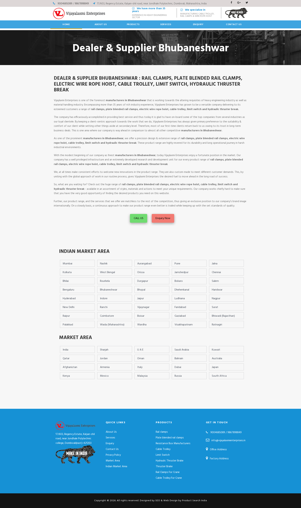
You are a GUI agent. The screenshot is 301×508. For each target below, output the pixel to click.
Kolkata (67, 272)
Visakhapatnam (184, 324)
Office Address (218, 449)
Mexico (104, 376)
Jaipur (140, 298)
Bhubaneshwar (108, 290)
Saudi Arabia (182, 350)
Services (165, 24)
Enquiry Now (163, 218)
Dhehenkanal (182, 290)
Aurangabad (144, 263)
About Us (101, 24)
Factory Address (219, 459)
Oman (140, 358)
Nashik (103, 263)
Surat (215, 307)
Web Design (170, 501)
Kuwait (216, 350)
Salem (215, 281)
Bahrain (179, 358)
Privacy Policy (113, 455)
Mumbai (67, 263)
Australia (217, 358)
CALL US (138, 218)
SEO (157, 501)
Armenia (105, 367)
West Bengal (107, 272)
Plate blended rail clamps (170, 438)
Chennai (216, 272)
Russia (178, 376)
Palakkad (68, 324)
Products (133, 24)
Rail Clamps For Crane (168, 472)
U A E (140, 350)
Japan (215, 367)
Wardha (141, 324)
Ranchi (103, 307)
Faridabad (180, 307)
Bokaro (179, 281)
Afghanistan (70, 367)
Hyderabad (69, 298)
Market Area (113, 461)
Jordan (104, 358)
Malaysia (142, 376)
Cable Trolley (163, 449)
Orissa (140, 272)
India (65, 350)
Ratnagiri (217, 324)
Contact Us (233, 24)
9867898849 (82, 4)
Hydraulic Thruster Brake (169, 461)
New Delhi (68, 307)
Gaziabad (180, 316)
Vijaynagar (143, 307)
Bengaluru (68, 290)
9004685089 (65, 4)
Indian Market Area (116, 466)
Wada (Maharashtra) (112, 324)
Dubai (178, 367)
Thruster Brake (164, 466)
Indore (103, 298)
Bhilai (66, 281)
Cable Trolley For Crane (169, 478)
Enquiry (198, 24)
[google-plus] (239, 3)
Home (66, 24)
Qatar (66, 358)
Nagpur (216, 298)
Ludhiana (180, 298)
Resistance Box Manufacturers (173, 443)
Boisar (140, 316)
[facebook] (231, 3)
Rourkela (105, 281)
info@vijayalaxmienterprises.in (228, 440)
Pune (177, 263)
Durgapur (142, 281)
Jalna (214, 263)
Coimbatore (107, 316)
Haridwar (217, 290)
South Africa (219, 376)
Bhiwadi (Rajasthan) (223, 316)
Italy (139, 367)
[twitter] (247, 3)
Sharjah (104, 350)
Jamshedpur (181, 272)
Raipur (66, 316)
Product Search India (194, 501)
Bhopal (141, 290)
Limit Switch (163, 455)
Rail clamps (162, 432)
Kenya (66, 376)
